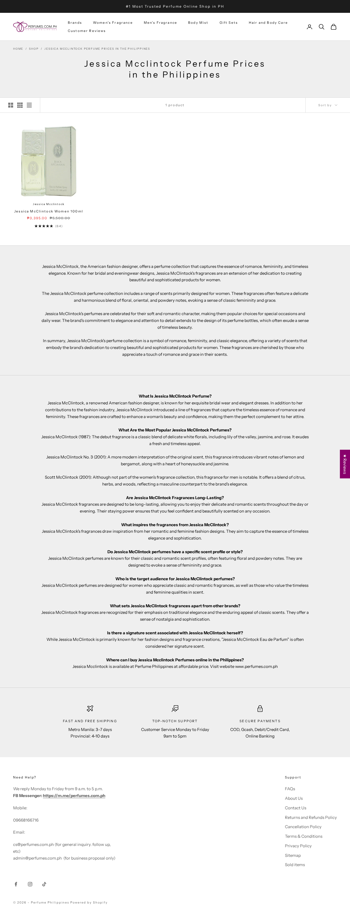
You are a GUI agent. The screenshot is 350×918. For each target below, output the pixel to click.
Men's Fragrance (160, 22)
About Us (294, 798)
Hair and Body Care (268, 22)
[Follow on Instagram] (30, 884)
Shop (34, 49)
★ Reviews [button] (345, 464)
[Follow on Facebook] (16, 884)
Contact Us (295, 807)
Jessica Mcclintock (49, 204)
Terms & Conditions (303, 836)
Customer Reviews (87, 31)
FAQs (290, 788)
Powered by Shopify (89, 902)
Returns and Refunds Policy (311, 817)
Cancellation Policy (303, 826)
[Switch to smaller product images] (20, 105)
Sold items (295, 864)
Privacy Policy (298, 845)
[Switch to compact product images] (29, 105)
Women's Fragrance (113, 22)
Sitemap (293, 855)
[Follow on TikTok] (44, 884)
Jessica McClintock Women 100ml (48, 211)
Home (18, 49)
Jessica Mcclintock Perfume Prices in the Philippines (97, 49)
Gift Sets (229, 22)
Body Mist (198, 22)
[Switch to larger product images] (10, 105)
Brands (75, 22)
